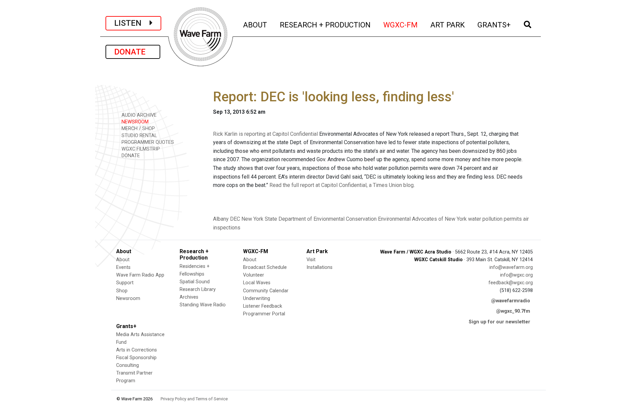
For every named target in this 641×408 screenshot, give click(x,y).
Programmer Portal (264, 314)
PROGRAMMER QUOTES (147, 142)
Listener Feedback (262, 306)
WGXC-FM (400, 24)
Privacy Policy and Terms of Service (194, 398)
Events (123, 267)
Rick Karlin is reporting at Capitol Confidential (265, 134)
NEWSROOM (134, 122)
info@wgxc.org (516, 275)
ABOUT (255, 24)
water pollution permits (495, 219)
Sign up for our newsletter (499, 322)
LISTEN (132, 23)
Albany (221, 219)
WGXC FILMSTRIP (140, 149)
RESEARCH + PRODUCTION (325, 24)
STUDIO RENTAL (138, 135)
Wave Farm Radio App (140, 275)
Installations (319, 267)
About (123, 260)
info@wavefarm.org (511, 267)
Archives (189, 297)
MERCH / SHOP (137, 128)
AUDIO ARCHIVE (138, 115)
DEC (235, 219)
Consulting (127, 365)
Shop (122, 291)
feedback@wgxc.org (510, 283)
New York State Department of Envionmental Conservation (309, 219)
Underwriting (256, 298)
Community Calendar (265, 291)
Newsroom (128, 298)
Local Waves (256, 283)
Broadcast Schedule (265, 267)
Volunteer (253, 275)
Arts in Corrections (136, 350)
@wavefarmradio (510, 301)
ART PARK (447, 24)
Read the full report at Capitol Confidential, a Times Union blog (341, 185)
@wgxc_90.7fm (513, 311)
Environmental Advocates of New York (422, 219)
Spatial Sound (195, 282)
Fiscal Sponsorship (136, 358)
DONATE (133, 52)
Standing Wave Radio (203, 305)
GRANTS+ (494, 24)
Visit (310, 260)
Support (125, 283)
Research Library (198, 289)
